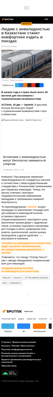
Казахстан (18, 278)
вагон (5, 283)
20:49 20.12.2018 (9, 46)
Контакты (5, 346)
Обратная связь (9, 366)
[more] (48, 169)
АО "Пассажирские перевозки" (36, 278)
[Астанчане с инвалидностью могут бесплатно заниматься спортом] (26, 136)
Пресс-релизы (28, 346)
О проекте (6, 342)
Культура (43, 319)
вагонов (32, 207)
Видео (21, 319)
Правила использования (24, 342)
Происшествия (8, 319)
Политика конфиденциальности (16, 349)
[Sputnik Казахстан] (8, 20)
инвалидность (15, 283)
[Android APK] (9, 373)
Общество (6, 278)
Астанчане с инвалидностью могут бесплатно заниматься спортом (24, 160)
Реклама (16, 346)
